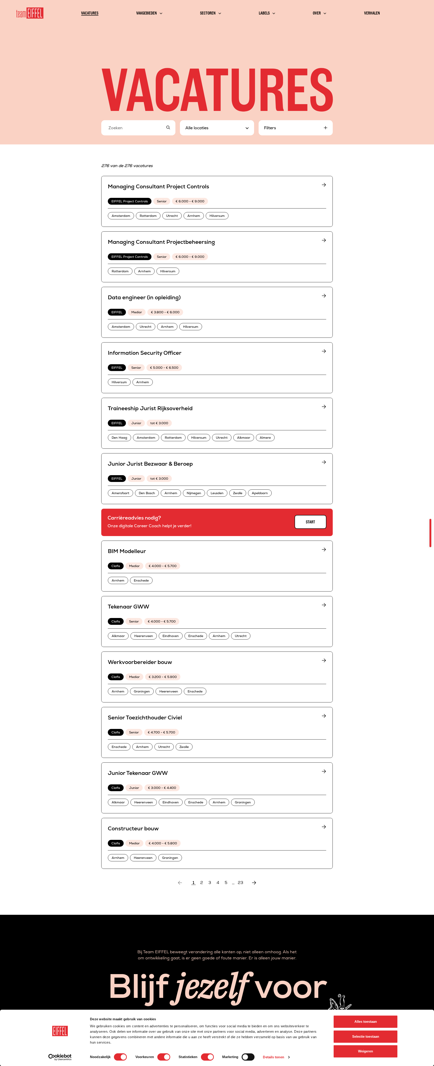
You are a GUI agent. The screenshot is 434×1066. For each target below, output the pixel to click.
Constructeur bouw (133, 828)
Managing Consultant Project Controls (158, 186)
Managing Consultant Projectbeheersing (161, 241)
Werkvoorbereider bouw (140, 662)
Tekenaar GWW (128, 606)
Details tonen (273, 1057)
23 (240, 882)
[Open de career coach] (430, 533)
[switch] (163, 1057)
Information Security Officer (145, 352)
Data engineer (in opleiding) (144, 297)
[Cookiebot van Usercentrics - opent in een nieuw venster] (60, 1057)
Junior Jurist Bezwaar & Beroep (150, 463)
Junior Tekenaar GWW (138, 772)
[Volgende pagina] (254, 882)
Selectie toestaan (365, 1036)
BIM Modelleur (127, 551)
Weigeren (365, 1051)
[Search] (168, 127)
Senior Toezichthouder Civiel (145, 717)
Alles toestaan (365, 1021)
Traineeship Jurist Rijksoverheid (150, 408)
